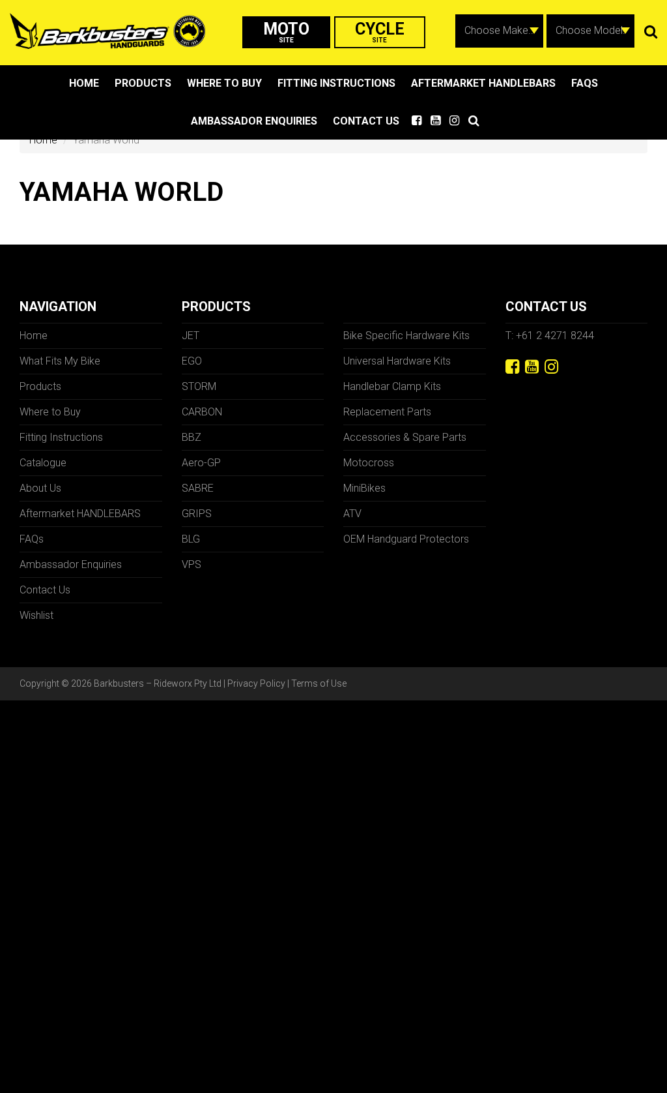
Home (84, 83)
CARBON (202, 412)
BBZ (191, 437)
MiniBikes (364, 488)
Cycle (379, 32)
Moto (286, 32)
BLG (191, 539)
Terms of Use (319, 683)
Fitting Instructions (336, 83)
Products (143, 83)
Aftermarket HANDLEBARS (483, 83)
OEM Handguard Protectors (406, 539)
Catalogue (43, 463)
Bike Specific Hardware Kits (406, 335)
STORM (199, 386)
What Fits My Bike (60, 361)
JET (190, 335)
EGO (192, 361)
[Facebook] (512, 366)
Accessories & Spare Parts (404, 437)
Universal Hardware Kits (397, 361)
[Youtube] (532, 366)
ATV (352, 513)
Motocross (368, 463)
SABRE (198, 488)
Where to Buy (224, 83)
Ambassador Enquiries (254, 121)
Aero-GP (201, 463)
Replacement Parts (387, 412)
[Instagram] (551, 366)
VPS (191, 564)
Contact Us (366, 121)
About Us (40, 488)
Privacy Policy (256, 683)
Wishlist (36, 615)
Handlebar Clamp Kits (392, 386)
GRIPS (197, 513)
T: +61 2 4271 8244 (549, 335)
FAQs (584, 83)
